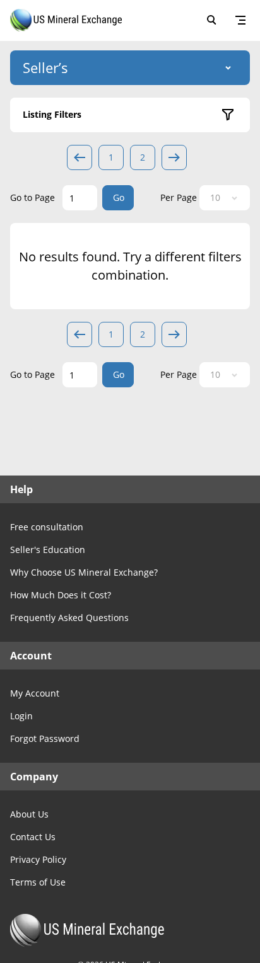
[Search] (211, 20)
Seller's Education (47, 550)
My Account (34, 693)
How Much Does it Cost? (60, 595)
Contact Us (33, 837)
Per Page (178, 197)
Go (118, 197)
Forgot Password (45, 738)
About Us (29, 814)
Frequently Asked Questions (69, 618)
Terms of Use (38, 882)
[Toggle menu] (240, 20)
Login (21, 716)
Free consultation (46, 527)
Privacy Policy (38, 859)
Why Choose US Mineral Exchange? (84, 572)
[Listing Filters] (227, 114)
